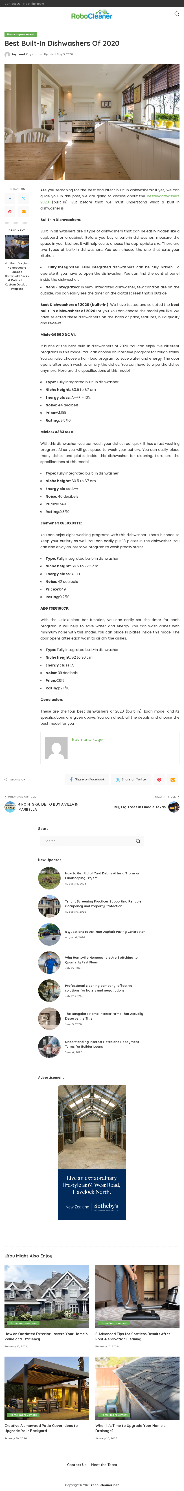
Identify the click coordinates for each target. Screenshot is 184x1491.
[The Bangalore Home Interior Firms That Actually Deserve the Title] (49, 1018)
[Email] (23, 211)
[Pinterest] (9, 211)
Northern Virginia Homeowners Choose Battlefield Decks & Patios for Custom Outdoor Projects (16, 275)
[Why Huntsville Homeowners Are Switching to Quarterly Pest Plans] (49, 962)
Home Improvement (20, 34)
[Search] (177, 14)
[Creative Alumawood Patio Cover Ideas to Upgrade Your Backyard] (46, 1388)
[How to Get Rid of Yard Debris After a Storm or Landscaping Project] (49, 878)
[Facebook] (9, 198)
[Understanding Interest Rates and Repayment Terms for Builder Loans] (49, 1047)
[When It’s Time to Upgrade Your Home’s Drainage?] (137, 1388)
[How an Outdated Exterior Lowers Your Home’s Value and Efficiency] (46, 1296)
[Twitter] (23, 198)
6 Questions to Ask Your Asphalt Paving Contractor (105, 932)
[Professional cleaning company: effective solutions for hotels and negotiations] (49, 990)
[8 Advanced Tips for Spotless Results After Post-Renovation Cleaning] (137, 1296)
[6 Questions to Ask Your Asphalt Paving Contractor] (49, 934)
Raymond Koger (23, 54)
